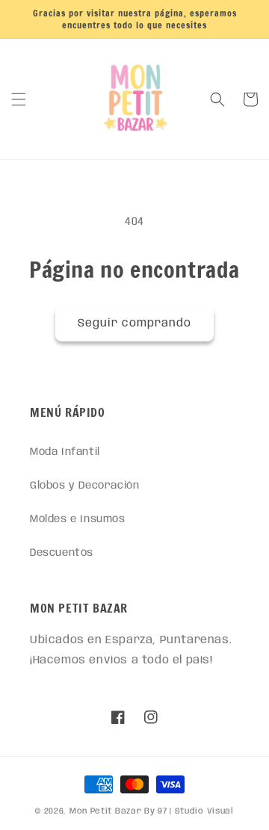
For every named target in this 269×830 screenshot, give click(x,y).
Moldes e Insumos (78, 519)
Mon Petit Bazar (105, 811)
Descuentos (61, 553)
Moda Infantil (65, 452)
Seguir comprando (134, 323)
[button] (18, 99)
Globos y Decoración (84, 485)
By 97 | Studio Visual (189, 811)
